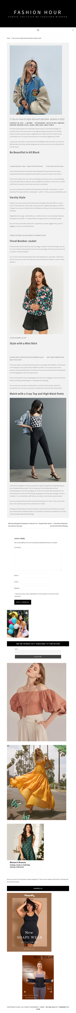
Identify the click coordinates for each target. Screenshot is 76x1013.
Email (16, 582)
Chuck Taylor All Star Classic (54, 166)
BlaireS (30, 123)
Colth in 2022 (51, 123)
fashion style (22, 125)
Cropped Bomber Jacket (17, 166)
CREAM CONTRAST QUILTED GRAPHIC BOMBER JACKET (28, 235)
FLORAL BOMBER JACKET (18, 338)
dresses (61, 123)
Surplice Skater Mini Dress (35, 166)
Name (16, 575)
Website (16, 588)
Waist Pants (49, 125)
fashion (13, 125)
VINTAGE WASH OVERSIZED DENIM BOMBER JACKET (27, 357)
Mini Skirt (39, 125)
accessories (40, 123)
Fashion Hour (38, 12)
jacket (32, 125)
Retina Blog (51, 1007)
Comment (17, 547)
